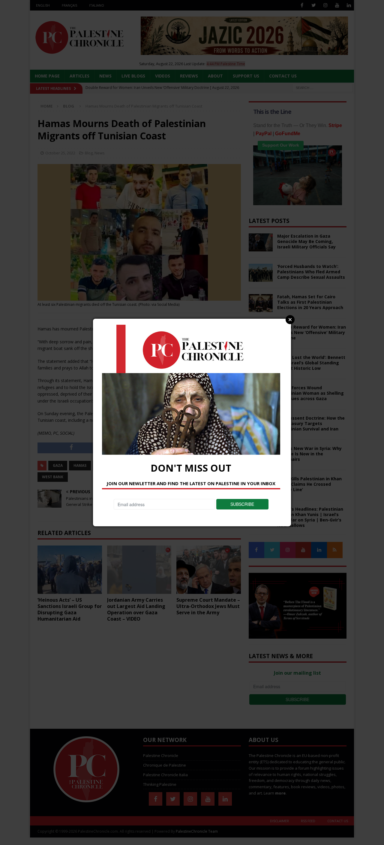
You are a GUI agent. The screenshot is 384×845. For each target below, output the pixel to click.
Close (290, 319)
